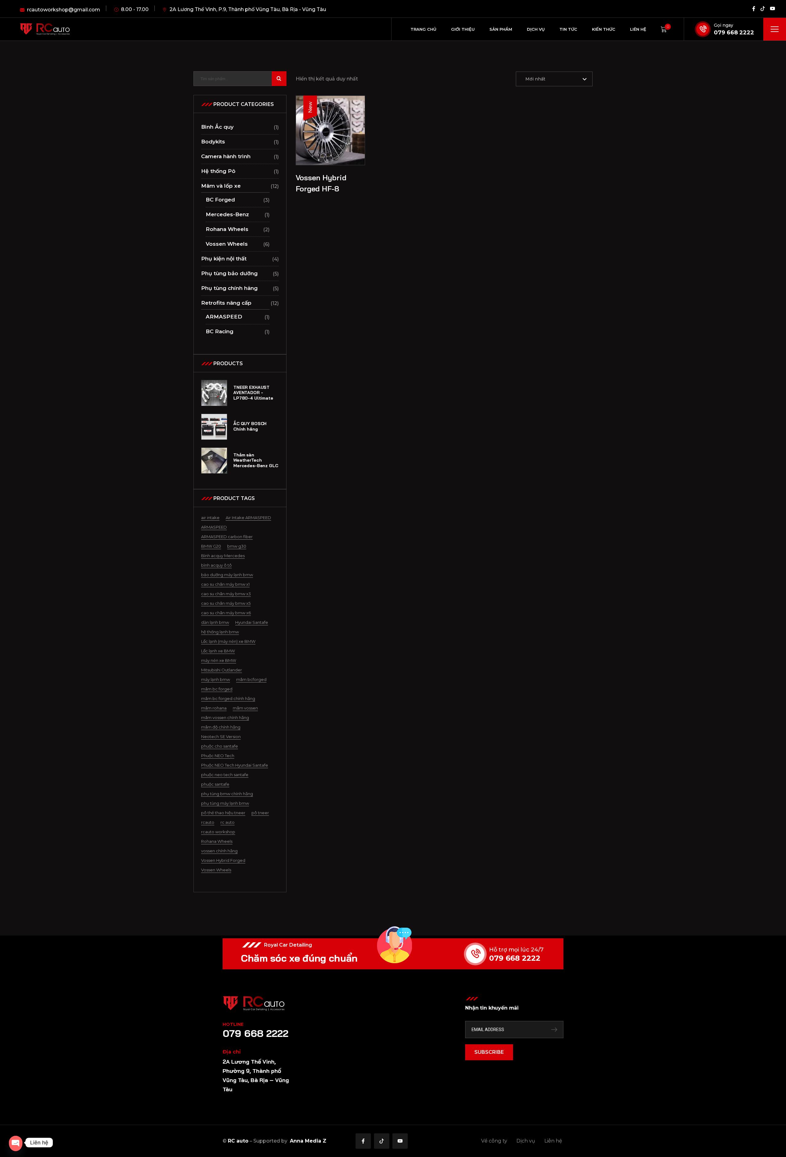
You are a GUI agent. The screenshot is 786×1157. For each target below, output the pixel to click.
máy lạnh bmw (215, 679)
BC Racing (219, 331)
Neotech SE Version (221, 736)
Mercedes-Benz (227, 214)
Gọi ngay (723, 25)
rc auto (227, 822)
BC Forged (220, 200)
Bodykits (213, 142)
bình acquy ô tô (216, 565)
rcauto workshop (218, 831)
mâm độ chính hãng (220, 727)
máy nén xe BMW (218, 660)
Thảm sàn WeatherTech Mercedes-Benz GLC (255, 460)
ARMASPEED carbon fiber (227, 536)
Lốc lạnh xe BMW (218, 650)
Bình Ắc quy (217, 127)
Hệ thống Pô (218, 171)
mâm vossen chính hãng (225, 717)
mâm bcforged (251, 679)
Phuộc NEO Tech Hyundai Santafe (234, 765)
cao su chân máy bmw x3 (226, 593)
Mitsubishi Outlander (221, 669)
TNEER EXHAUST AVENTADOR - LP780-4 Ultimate (253, 393)
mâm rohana (214, 708)
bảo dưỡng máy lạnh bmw (227, 574)
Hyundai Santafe (251, 622)
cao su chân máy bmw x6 (226, 612)
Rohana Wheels (227, 229)
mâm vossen (245, 708)
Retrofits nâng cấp (226, 303)
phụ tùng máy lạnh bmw (225, 803)
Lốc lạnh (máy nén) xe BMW (228, 641)
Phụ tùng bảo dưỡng (229, 273)
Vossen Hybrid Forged (223, 860)
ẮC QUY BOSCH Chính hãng (250, 426)
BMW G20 (211, 546)
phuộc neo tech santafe (224, 774)
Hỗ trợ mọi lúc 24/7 (516, 949)
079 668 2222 (734, 32)
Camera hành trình (226, 156)
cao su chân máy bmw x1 (225, 584)
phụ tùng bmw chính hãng (227, 793)
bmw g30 (236, 546)
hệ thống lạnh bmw (220, 631)
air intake (210, 517)
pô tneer (260, 812)
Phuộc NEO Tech (217, 755)
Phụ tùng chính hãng (229, 288)
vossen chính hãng (219, 850)
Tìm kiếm (279, 78)
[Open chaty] (15, 1142)
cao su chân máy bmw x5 (226, 603)
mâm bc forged (216, 688)
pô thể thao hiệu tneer (223, 812)
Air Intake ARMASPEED (248, 517)
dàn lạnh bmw (215, 622)
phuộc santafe (215, 784)
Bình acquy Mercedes (223, 555)
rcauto (207, 822)
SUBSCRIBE (489, 1052)
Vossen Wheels (227, 244)
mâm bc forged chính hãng (228, 698)
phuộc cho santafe (219, 746)
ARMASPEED (224, 317)
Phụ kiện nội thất (224, 259)
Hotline (233, 1024)
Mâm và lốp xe (221, 186)
